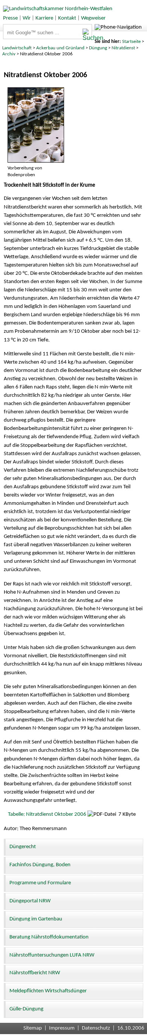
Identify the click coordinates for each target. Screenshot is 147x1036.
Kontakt (67, 18)
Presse (10, 18)
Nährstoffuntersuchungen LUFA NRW (51, 955)
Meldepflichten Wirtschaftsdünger (48, 991)
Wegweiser (93, 18)
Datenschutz (96, 1028)
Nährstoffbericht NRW (34, 973)
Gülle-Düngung (26, 1009)
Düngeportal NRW (30, 901)
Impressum (62, 1028)
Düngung (98, 48)
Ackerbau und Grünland (60, 48)
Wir (27, 18)
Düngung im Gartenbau (35, 919)
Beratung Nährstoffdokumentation (49, 937)
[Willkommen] (56, 9)
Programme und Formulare (40, 883)
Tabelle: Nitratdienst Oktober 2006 (47, 814)
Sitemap (32, 1028)
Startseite (131, 41)
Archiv (8, 54)
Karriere (44, 18)
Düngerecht (22, 847)
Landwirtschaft (17, 48)
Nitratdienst (123, 48)
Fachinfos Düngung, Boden (39, 865)
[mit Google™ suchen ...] (87, 35)
